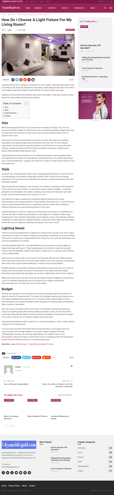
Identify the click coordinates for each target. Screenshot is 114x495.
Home (26, 1)
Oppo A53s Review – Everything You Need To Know (32, 344)
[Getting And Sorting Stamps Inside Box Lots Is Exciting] (44, 460)
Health (64, 8)
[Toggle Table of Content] (24, 104)
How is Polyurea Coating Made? (16, 384)
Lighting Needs (11, 113)
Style (7, 110)
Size (6, 107)
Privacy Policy (34, 1)
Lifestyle (51, 8)
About (42, 1)
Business (38, 8)
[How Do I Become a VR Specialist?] (95, 34)
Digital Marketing (83, 466)
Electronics (70, 29)
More (93, 8)
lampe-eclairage (57, 90)
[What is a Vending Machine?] (14, 406)
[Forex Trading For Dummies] (44, 471)
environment (7, 337)
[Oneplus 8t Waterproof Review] (61, 406)
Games (80, 452)
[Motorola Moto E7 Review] (38, 406)
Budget (7, 116)
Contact (48, 1)
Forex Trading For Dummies (92, 68)
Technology (79, 8)
